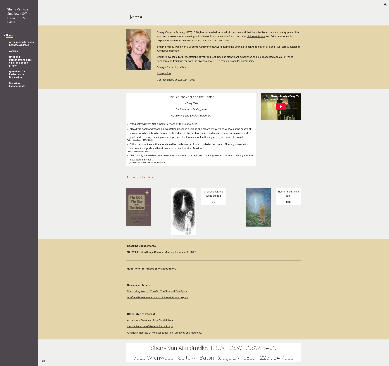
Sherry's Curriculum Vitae (171, 67)
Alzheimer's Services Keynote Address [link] (21, 43)
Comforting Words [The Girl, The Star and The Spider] (158, 291)
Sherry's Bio (164, 73)
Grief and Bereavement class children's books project (157, 297)
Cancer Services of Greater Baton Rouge (150, 326)
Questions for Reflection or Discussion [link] (17, 74)
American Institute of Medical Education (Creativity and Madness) (164, 332)
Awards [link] (13, 51)
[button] (385, 4)
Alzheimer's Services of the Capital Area (150, 320)
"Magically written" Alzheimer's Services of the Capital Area (163, 123)
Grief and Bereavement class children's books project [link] (20, 61)
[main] (198, 17)
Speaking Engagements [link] (17, 85)
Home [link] (9, 35)
